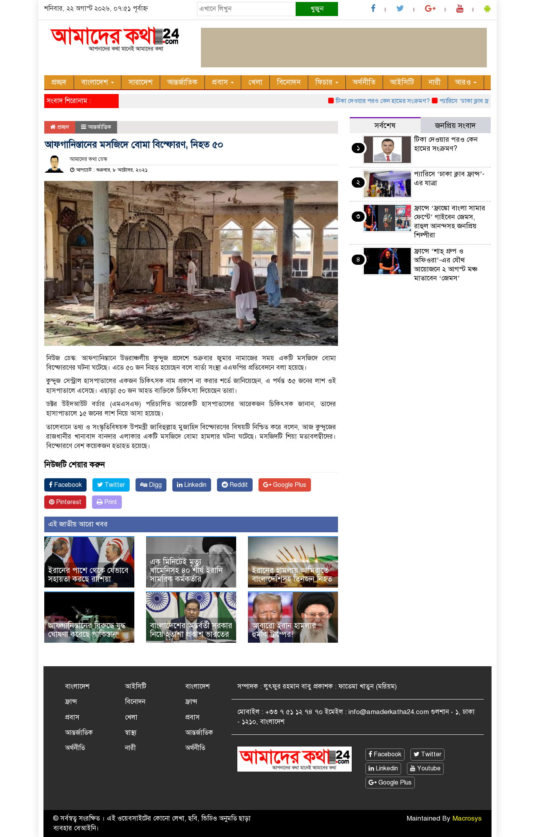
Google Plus (288, 485)
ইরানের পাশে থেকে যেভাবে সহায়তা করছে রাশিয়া (88, 575)
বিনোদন (289, 82)
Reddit (238, 485)
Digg (154, 485)
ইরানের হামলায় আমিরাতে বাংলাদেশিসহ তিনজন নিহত (292, 575)
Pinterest (67, 502)
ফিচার (324, 82)
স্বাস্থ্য (131, 733)
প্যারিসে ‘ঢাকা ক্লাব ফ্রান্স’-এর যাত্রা (466, 101)
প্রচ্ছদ (59, 82)
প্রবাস (221, 82)
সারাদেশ (140, 82)
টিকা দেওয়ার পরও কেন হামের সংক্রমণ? (369, 101)
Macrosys (467, 818)
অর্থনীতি (364, 82)
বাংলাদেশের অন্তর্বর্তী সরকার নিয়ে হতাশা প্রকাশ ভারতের (191, 630)
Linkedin (194, 485)
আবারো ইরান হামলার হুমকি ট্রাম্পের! (284, 630)
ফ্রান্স (71, 702)
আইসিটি (402, 82)
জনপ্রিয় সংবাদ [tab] (455, 125)
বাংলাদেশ (95, 82)
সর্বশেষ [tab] (385, 125)
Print (110, 502)
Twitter (114, 485)
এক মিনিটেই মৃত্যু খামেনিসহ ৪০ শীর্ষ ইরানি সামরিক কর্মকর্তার (186, 570)
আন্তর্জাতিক (182, 82)
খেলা (255, 82)
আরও (464, 82)
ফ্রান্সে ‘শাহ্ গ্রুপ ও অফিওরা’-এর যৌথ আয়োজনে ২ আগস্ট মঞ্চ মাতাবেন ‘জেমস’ (445, 264)
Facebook (67, 485)
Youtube (428, 768)
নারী (434, 82)
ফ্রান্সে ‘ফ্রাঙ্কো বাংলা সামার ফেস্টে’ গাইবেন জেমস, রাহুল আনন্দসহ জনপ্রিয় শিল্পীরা (449, 221)
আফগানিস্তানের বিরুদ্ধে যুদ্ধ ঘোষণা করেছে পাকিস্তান (86, 630)
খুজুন (317, 9)
